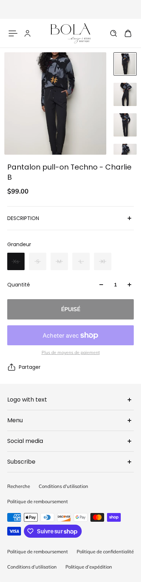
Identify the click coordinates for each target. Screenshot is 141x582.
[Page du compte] (27, 33)
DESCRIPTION (23, 218)
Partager (29, 367)
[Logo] (70, 33)
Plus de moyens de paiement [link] (71, 352)
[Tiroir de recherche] (113, 33)
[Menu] (13, 33)
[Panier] (128, 33)
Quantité (18, 284)
